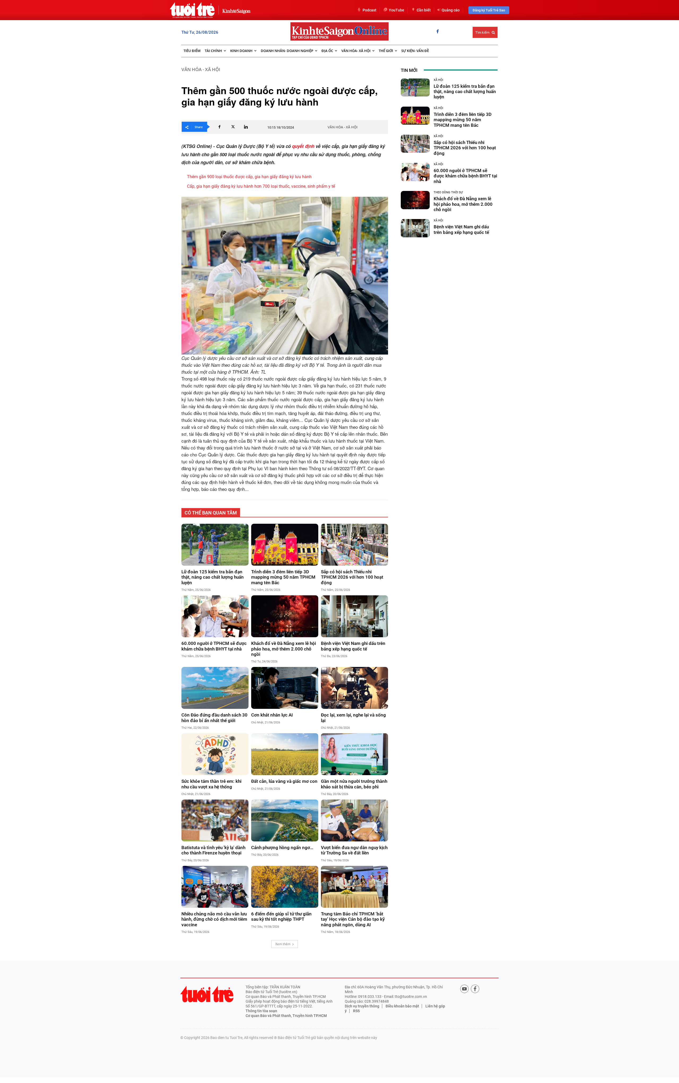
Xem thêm (282, 944)
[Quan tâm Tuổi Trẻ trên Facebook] (475, 989)
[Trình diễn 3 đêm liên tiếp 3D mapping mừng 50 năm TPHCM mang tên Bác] (284, 545)
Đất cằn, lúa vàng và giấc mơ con (284, 781)
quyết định (303, 146)
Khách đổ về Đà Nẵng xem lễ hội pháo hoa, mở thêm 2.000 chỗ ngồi (283, 649)
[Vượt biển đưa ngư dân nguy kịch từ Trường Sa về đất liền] (354, 820)
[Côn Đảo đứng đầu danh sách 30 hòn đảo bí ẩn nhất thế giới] (215, 688)
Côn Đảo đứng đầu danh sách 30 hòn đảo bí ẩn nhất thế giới (214, 717)
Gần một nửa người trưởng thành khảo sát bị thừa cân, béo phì (354, 784)
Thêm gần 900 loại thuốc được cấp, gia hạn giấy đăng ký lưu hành (249, 176)
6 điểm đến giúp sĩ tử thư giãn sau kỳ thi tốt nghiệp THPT (281, 916)
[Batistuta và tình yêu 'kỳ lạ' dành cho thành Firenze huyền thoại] (215, 820)
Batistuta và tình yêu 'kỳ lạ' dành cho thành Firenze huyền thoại (213, 850)
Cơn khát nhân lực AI (272, 715)
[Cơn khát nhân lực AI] (284, 688)
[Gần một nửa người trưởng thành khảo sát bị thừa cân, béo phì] (354, 754)
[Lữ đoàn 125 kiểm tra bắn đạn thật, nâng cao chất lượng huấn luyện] (215, 545)
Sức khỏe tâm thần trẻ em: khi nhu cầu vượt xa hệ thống (211, 784)
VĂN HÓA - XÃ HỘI (200, 69)
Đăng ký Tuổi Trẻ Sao (489, 10)
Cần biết (424, 10)
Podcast (369, 10)
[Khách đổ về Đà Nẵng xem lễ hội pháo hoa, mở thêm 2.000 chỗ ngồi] (284, 616)
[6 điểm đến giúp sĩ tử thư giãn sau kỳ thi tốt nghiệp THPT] (284, 887)
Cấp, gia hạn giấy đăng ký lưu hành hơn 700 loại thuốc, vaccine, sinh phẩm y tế (261, 186)
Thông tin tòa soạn (261, 1011)
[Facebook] (437, 32)
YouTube (396, 10)
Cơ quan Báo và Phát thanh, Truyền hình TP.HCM (286, 1016)
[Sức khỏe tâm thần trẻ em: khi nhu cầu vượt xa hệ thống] (215, 754)
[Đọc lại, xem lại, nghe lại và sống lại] (354, 688)
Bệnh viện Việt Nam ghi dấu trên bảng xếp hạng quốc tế (353, 646)
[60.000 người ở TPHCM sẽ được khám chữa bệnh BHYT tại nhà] (215, 616)
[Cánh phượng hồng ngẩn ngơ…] (284, 820)
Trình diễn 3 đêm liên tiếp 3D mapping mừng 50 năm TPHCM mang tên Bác (283, 577)
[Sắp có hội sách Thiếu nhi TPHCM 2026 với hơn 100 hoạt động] (354, 545)
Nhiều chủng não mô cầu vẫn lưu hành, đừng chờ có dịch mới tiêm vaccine (214, 919)
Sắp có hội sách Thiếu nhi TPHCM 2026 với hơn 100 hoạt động (352, 577)
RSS (356, 1011)
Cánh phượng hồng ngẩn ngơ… (282, 847)
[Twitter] (232, 126)
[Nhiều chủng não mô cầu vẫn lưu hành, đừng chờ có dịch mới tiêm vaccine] (215, 887)
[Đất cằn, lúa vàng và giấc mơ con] (284, 754)
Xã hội (438, 79)
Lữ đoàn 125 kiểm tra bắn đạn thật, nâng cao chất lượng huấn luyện (212, 577)
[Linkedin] (246, 126)
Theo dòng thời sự (448, 192)
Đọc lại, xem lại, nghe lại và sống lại (353, 717)
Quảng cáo (451, 10)
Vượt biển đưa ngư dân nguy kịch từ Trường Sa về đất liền (354, 850)
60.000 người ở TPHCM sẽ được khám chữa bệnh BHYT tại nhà (214, 646)
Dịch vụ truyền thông (362, 1006)
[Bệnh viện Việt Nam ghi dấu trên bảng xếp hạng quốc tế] (354, 616)
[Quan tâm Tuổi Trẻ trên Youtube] (464, 989)
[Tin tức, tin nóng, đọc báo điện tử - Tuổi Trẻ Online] (192, 10)
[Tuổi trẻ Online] (206, 994)
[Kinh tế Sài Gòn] (235, 10)
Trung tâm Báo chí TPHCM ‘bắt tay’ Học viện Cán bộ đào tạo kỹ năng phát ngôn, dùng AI (353, 919)
